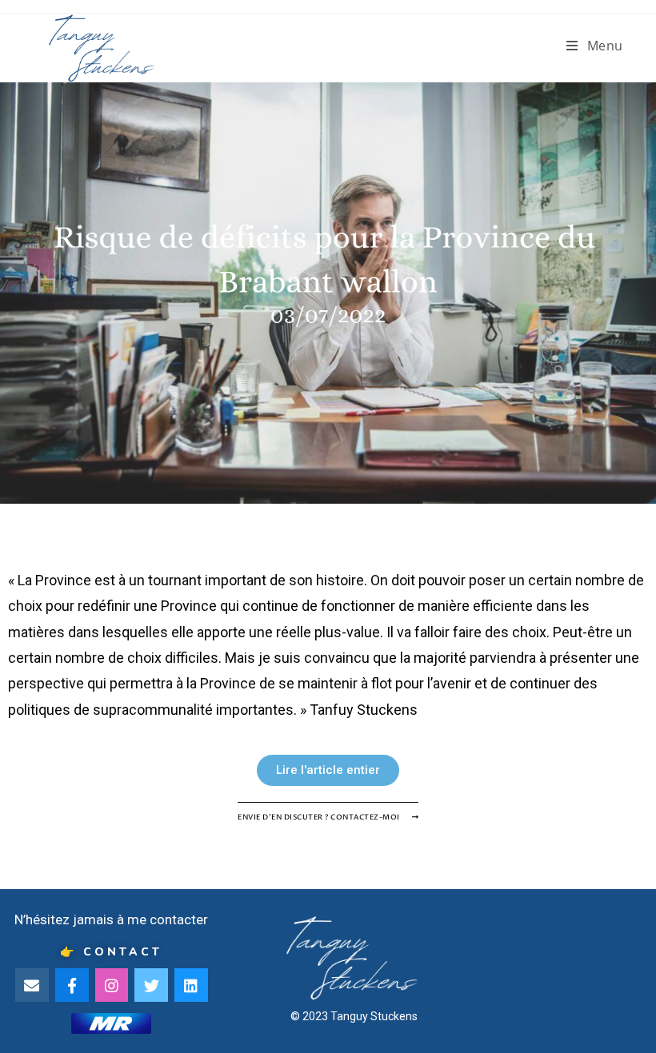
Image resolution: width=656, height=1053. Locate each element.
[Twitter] (151, 985)
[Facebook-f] (72, 985)
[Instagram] (112, 985)
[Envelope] (32, 985)
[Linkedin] (191, 985)
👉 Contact (111, 951)
